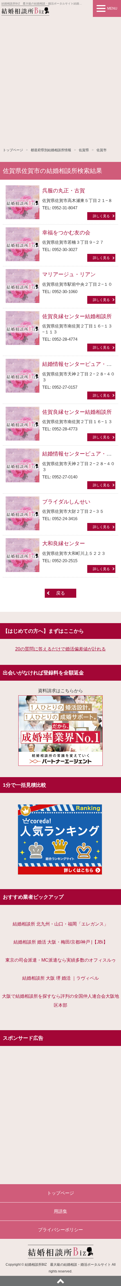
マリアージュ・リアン (69, 274)
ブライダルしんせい (66, 502)
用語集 (60, 1211)
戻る (60, 593)
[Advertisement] (60, 80)
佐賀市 (102, 150)
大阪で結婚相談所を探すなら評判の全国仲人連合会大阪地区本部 (60, 1001)
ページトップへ (60, 1281)
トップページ (13, 150)
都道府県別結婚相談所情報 (51, 150)
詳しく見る (101, 216)
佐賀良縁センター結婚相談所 (77, 316)
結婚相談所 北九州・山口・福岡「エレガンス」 (60, 924)
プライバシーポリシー (60, 1229)
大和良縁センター (63, 543)
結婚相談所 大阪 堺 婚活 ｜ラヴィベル (60, 978)
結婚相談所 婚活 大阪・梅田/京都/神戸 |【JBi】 (61, 942)
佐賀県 (84, 150)
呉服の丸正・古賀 (63, 191)
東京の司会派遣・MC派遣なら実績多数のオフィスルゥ (60, 960)
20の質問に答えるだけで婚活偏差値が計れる (60, 649)
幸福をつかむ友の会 (66, 233)
